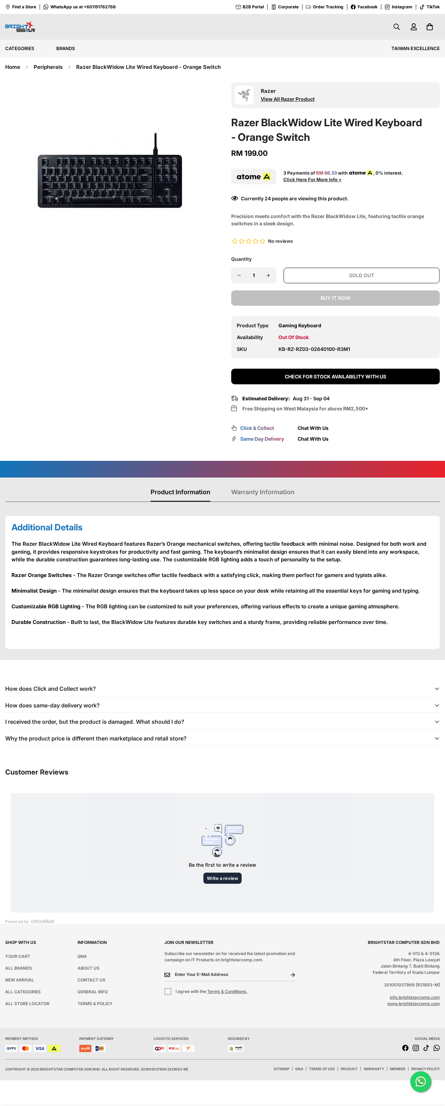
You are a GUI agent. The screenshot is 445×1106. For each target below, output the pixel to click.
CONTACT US (91, 980)
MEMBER (397, 1069)
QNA (82, 956)
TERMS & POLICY (95, 1003)
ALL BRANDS (18, 968)
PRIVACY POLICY (425, 1069)
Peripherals (48, 67)
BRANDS (65, 48)
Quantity (241, 259)
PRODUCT (349, 1069)
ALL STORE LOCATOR (27, 1003)
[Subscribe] (287, 974)
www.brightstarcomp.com (413, 1003)
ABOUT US (88, 968)
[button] (430, 27)
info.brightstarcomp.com (415, 997)
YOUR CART (17, 956)
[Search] (397, 26)
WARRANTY (374, 1069)
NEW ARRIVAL (19, 980)
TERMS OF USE (322, 1069)
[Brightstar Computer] (20, 27)
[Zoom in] (199, 97)
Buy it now (335, 298)
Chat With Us (313, 428)
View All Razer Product (288, 99)
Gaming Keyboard (299, 325)
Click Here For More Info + (312, 179)
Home (12, 67)
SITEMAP (281, 1069)
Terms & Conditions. (227, 991)
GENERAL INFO (93, 991)
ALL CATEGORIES (23, 991)
